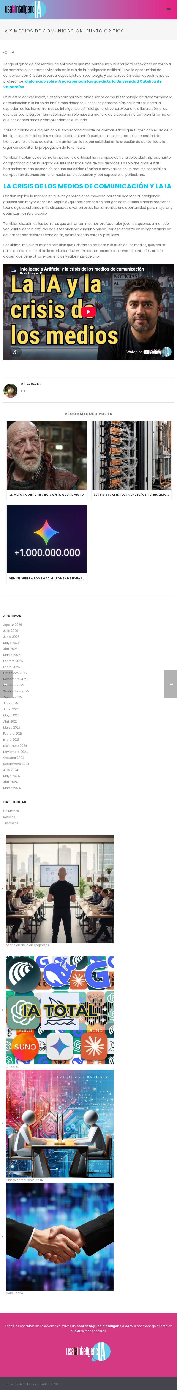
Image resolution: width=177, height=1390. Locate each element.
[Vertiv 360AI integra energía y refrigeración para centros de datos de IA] (132, 455)
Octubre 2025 (13, 685)
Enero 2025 (11, 740)
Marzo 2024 (12, 788)
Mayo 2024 (11, 776)
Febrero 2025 (13, 734)
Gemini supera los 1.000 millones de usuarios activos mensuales (48, 578)
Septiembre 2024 (16, 764)
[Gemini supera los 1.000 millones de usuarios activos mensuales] (47, 539)
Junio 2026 (11, 637)
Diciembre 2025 (15, 673)
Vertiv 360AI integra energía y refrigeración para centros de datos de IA (133, 495)
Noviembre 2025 (15, 679)
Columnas (11, 811)
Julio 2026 (10, 631)
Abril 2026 (10, 649)
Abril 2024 (10, 782)
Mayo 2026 (11, 643)
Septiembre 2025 (16, 691)
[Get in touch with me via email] (23, 391)
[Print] (15, 52)
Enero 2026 (11, 667)
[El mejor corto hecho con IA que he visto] (47, 455)
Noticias (9, 817)
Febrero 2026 (13, 661)
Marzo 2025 (11, 727)
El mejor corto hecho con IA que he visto (46, 495)
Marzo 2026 (12, 655)
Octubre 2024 (13, 758)
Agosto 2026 (12, 625)
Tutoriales (10, 823)
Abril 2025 (10, 721)
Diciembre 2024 (15, 746)
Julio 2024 (10, 770)
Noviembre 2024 (15, 752)
